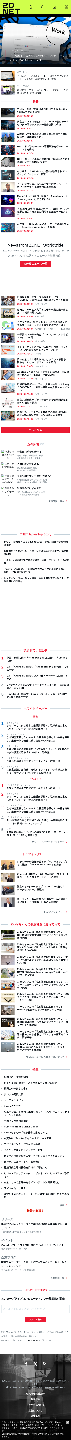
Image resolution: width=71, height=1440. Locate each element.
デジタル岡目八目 (13, 1094)
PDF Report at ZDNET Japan (21, 1126)
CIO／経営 (40, 316)
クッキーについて (35, 1404)
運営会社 (35, 1416)
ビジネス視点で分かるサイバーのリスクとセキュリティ (34, 1155)
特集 (62, 1205)
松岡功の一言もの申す (16, 1088)
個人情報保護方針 (35, 1393)
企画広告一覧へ (56, 501)
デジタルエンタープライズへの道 (22, 1144)
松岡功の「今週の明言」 (17, 1077)
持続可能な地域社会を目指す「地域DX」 (26, 1167)
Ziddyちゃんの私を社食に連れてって (45, 1057)
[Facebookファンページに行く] (26, 1364)
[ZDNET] (11, 7)
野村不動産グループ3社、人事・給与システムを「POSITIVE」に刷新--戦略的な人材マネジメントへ (43, 387)
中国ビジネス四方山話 (16, 1121)
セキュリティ (41, 366)
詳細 (56, 1434)
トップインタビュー (54, 912)
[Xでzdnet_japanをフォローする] (35, 1364)
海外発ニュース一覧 (35, 263)
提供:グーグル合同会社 (45, 329)
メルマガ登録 (35, 1319)
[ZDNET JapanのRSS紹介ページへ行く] (44, 1364)
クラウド (39, 354)
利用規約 (35, 1399)
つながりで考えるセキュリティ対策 (23, 1150)
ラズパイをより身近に (16, 1188)
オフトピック (41, 379)
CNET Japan (32, 1340)
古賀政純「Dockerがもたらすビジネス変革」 (29, 1138)
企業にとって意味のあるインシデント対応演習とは (32, 1182)
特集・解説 (40, 341)
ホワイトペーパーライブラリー (48, 841)
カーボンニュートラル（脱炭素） (22, 1161)
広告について (35, 1410)
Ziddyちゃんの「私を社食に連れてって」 (27, 1132)
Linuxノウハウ (12, 1106)
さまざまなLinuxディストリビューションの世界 (30, 1082)
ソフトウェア (41, 304)
